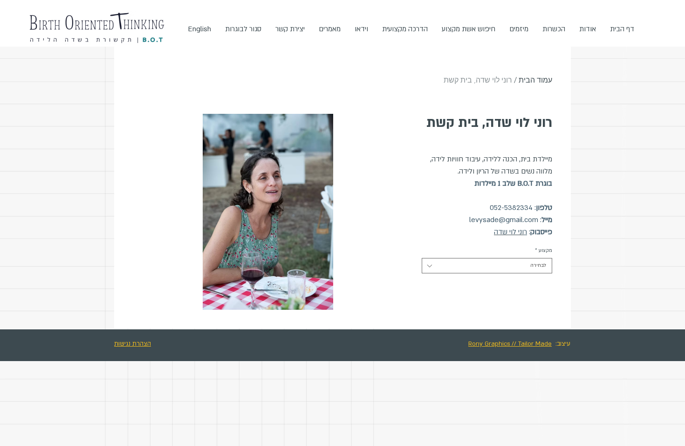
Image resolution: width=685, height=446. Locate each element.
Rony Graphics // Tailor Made (510, 344)
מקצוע (543, 250)
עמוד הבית (535, 80)
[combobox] (487, 265)
